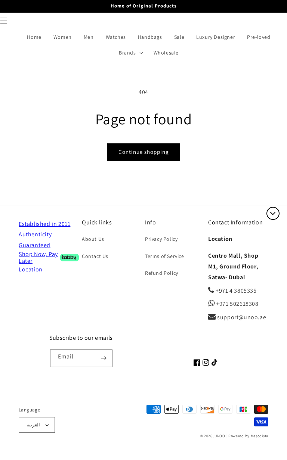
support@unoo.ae (241, 317)
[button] (132, 52)
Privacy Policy (161, 239)
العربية (33, 425)
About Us (93, 239)
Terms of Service (164, 256)
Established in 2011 (44, 224)
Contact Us (95, 256)
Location (31, 269)
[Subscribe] (104, 358)
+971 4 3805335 (236, 291)
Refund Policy (161, 273)
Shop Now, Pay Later (38, 257)
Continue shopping (143, 151)
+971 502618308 (237, 304)
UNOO (220, 435)
